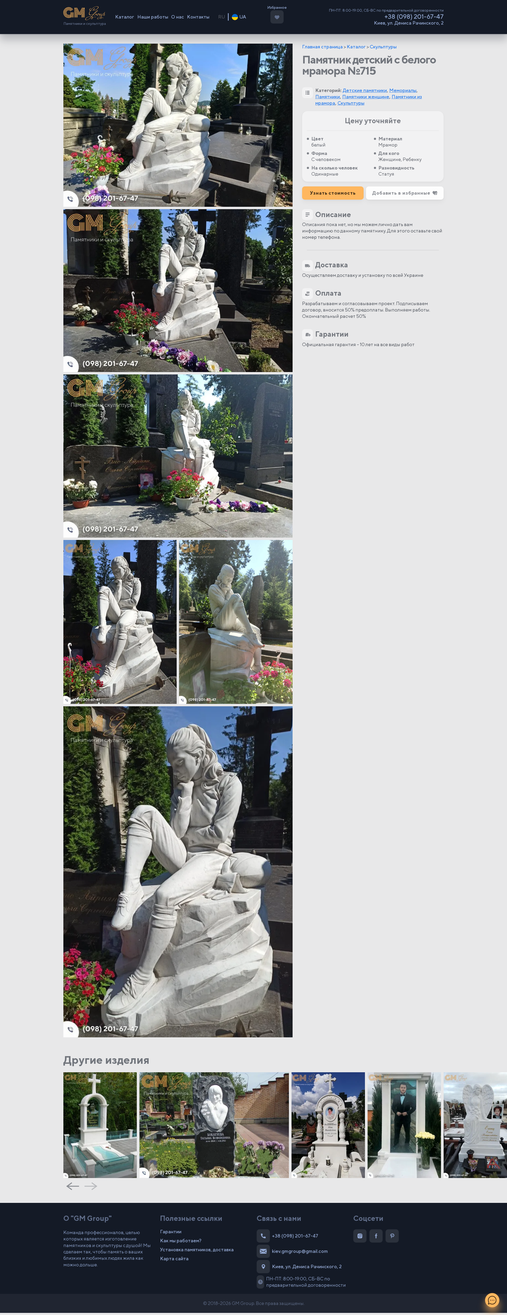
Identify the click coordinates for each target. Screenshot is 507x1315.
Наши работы (152, 17)
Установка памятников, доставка (197, 1249)
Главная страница (322, 46)
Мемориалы (402, 90)
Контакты (198, 17)
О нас (177, 17)
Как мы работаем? (180, 1240)
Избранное (277, 8)
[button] (405, 193)
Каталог (124, 17)
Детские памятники (365, 90)
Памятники (327, 96)
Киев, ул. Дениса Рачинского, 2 (409, 23)
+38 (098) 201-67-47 (414, 16)
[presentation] (72, 1186)
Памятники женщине (365, 96)
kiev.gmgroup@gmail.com (300, 1251)
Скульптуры (383, 46)
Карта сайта (174, 1258)
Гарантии (170, 1231)
